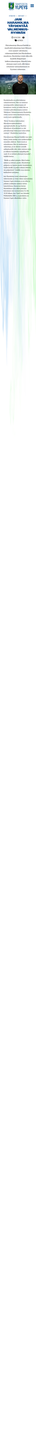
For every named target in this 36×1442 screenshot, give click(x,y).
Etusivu (12, 16)
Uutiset (21, 16)
